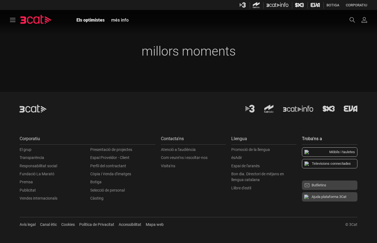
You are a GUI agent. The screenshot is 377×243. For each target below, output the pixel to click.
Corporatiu (356, 5)
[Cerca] (355, 20)
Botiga (332, 5)
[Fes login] (364, 20)
